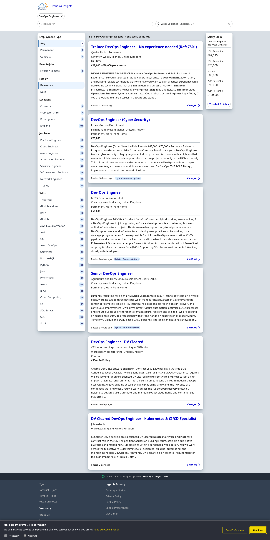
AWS (61, 232)
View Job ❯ (193, 105)
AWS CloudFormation (61, 226)
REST (61, 291)
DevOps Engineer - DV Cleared (117, 341)
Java (61, 271)
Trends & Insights (62, 6)
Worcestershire (61, 112)
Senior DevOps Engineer (112, 273)
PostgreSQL (61, 258)
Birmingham (61, 119)
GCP (61, 239)
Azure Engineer (61, 153)
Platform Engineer (61, 140)
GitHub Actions (61, 206)
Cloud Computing (61, 297)
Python (61, 265)
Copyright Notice (115, 490)
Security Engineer (61, 166)
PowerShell (61, 278)
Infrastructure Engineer (61, 172)
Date (43, 91)
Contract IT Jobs (48, 490)
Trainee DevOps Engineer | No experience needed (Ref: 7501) (144, 46)
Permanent (61, 50)
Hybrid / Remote (61, 71)
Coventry (61, 106)
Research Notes (48, 501)
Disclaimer (111, 513)
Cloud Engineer (61, 146)
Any (61, 43)
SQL (61, 317)
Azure (61, 284)
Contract (61, 56)
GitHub (61, 219)
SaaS (61, 323)
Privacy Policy (113, 496)
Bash (61, 213)
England (61, 125)
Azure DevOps (61, 245)
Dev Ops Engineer (106, 192)
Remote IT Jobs (47, 495)
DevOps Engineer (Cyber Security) (120, 119)
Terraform (61, 200)
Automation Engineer (61, 159)
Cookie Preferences (117, 508)
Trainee (61, 185)
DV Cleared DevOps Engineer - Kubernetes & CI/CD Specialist (143, 418)
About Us (44, 514)
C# (61, 304)
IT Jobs (43, 484)
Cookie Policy (113, 502)
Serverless (61, 252)
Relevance (46, 85)
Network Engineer (61, 179)
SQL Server (61, 310)
